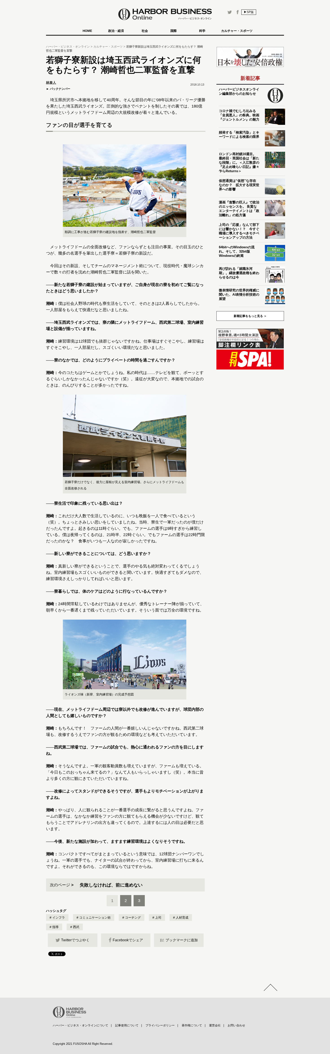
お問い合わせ (236, 1025)
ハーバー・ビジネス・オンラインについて (80, 1025)
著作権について (192, 1025)
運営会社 (215, 1025)
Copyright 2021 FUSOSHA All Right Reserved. (83, 1043)
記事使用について (127, 1025)
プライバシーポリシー (160, 1025)
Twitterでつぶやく (75, 940)
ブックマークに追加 (179, 940)
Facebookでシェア (128, 940)
